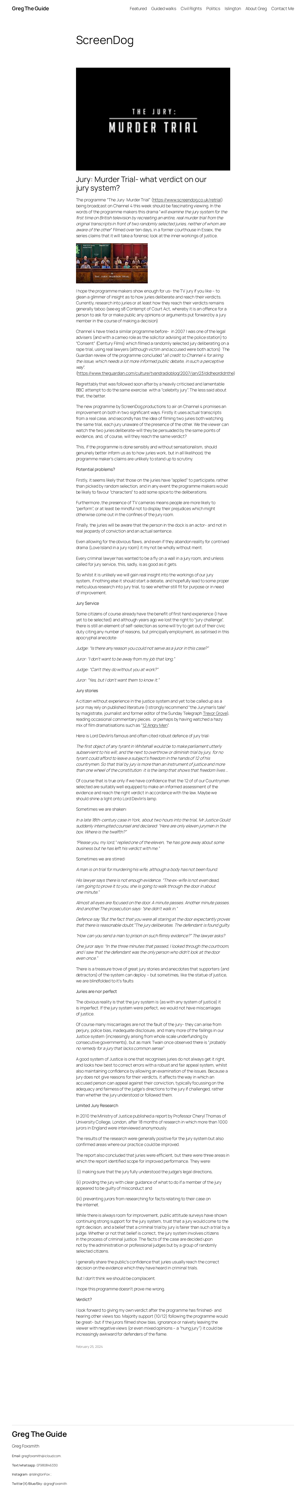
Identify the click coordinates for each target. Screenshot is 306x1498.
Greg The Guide (30, 8)
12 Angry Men (155, 725)
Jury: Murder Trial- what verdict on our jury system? (141, 183)
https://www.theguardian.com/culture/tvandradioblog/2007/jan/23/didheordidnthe (155, 373)
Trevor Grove (215, 713)
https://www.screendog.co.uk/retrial (187, 200)
